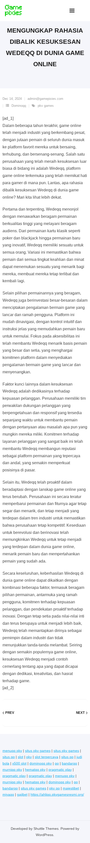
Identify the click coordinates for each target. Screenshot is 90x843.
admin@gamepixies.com (45, 99)
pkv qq (54, 788)
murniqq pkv (12, 770)
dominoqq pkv (41, 763)
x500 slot (19, 763)
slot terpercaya (46, 757)
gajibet (22, 794)
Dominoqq (19, 106)
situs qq (8, 757)
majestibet (71, 788)
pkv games (46, 106)
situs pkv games (37, 751)
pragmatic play (60, 770)
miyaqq (8, 794)
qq (57, 763)
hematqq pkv (35, 770)
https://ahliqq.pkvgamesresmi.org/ (57, 794)
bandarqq (69, 763)
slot (20, 757)
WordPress (44, 835)
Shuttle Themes (46, 829)
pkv (29, 757)
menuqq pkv (12, 751)
